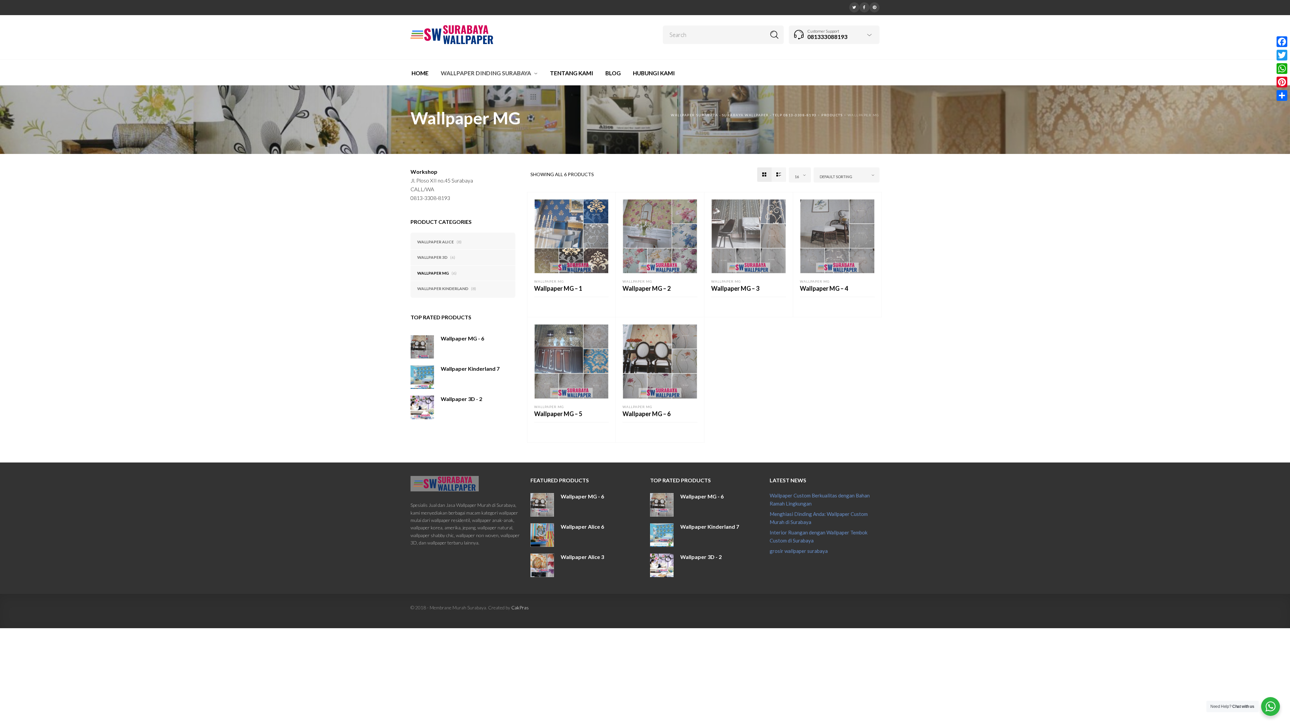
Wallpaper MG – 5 (558, 413)
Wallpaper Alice (435, 241)
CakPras (520, 607)
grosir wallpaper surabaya (799, 551)
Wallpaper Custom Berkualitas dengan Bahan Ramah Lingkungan (820, 499)
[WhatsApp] (1282, 68)
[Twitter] (854, 6)
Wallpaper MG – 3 (735, 288)
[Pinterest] (874, 6)
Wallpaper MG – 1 (558, 288)
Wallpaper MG (433, 273)
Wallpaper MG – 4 (824, 288)
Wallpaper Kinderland (442, 288)
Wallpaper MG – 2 (646, 288)
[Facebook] (864, 6)
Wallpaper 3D (432, 257)
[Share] (1282, 95)
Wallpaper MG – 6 (646, 413)
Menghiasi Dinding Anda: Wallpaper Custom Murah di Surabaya (819, 518)
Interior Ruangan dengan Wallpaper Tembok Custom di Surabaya (818, 536)
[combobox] (800, 175)
